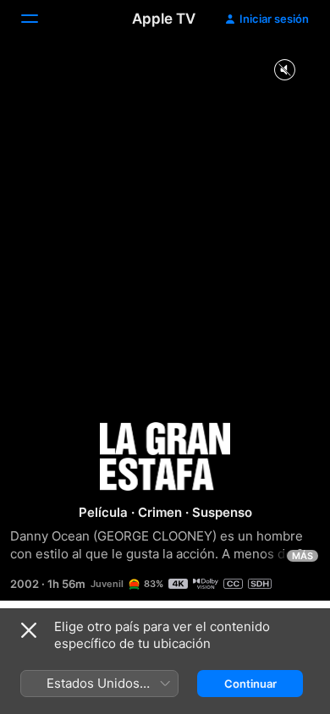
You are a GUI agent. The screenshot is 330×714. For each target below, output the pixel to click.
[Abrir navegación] (39, 18)
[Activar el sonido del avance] (284, 71)
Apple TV (163, 18)
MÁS (302, 556)
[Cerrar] (28, 630)
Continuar (250, 683)
